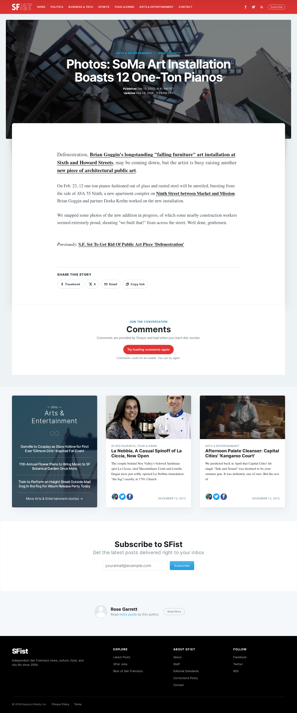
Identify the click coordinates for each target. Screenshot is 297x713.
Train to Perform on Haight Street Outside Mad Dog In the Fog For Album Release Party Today (54, 484)
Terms (78, 704)
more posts (128, 614)
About (177, 657)
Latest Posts (121, 657)
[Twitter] (253, 7)
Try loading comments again (148, 349)
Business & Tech (80, 6)
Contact (185, 6)
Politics (57, 6)
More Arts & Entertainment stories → (54, 499)
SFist (20, 651)
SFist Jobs (120, 664)
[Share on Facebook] (129, 496)
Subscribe (276, 6)
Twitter (238, 664)
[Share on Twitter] (122, 496)
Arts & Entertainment (156, 6)
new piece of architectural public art (96, 170)
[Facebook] (245, 7)
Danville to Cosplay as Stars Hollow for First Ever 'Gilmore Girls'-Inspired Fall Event (55, 448)
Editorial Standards (186, 671)
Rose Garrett (169, 53)
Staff (176, 664)
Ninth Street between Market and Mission (195, 193)
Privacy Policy (60, 704)
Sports (103, 6)
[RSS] (263, 7)
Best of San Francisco (128, 671)
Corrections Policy (185, 678)
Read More (174, 611)
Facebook (240, 657)
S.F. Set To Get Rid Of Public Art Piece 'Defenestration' (131, 244)
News (41, 6)
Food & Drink (124, 6)
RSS (236, 671)
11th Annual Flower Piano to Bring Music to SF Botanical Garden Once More (54, 466)
